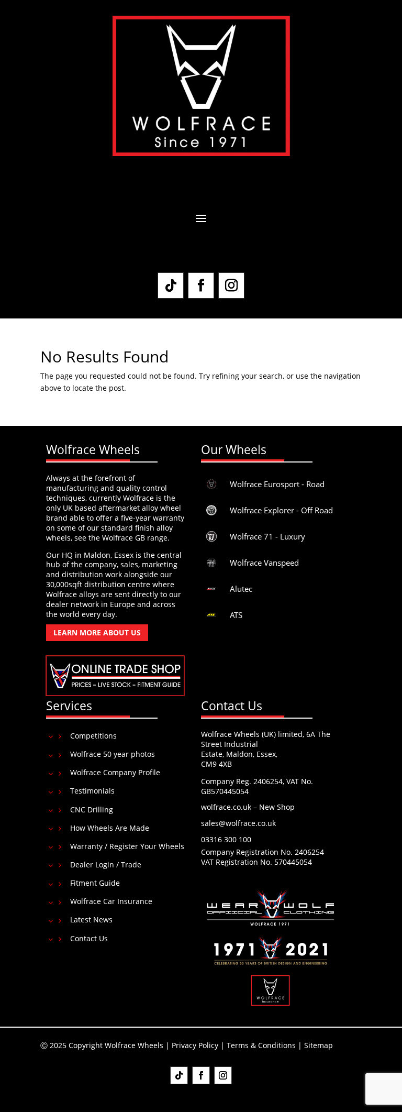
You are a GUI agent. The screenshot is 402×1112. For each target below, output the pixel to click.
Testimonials (92, 791)
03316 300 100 (226, 839)
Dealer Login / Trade (105, 864)
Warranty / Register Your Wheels (127, 846)
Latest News (91, 919)
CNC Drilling (91, 809)
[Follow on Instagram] (231, 285)
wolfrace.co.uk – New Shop (248, 807)
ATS (236, 615)
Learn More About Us (97, 632)
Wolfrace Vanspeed (264, 562)
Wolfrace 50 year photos (112, 754)
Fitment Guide (95, 883)
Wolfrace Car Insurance (111, 901)
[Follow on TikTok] (171, 285)
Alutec (241, 588)
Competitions (93, 736)
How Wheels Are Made (109, 828)
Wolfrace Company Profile (115, 772)
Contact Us (89, 938)
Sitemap (318, 1045)
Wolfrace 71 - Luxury (267, 536)
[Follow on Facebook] (201, 285)
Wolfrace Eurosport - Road (277, 484)
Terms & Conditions (261, 1045)
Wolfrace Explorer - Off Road (281, 510)
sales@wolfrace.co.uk (238, 823)
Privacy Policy (195, 1045)
